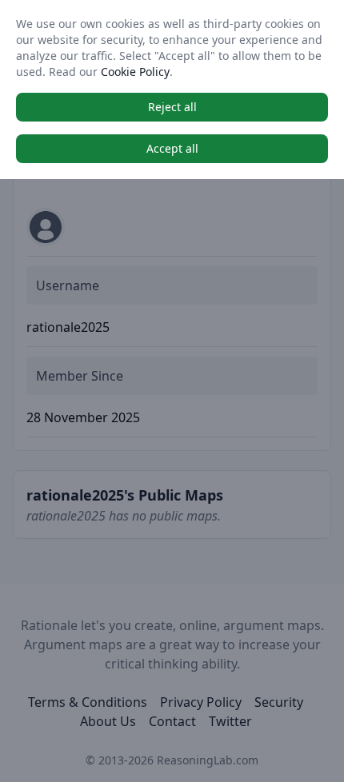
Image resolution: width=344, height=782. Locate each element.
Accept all (172, 148)
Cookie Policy (135, 71)
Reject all (172, 106)
